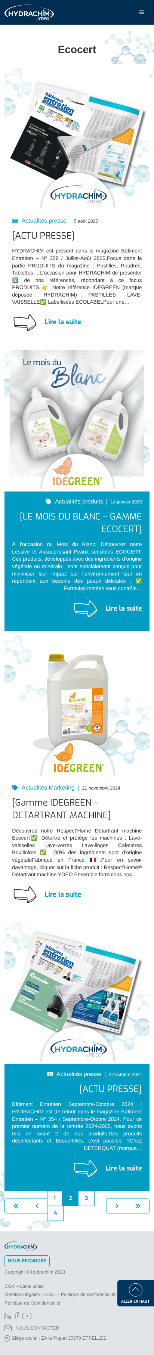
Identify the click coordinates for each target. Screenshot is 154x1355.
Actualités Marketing (47, 788)
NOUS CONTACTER (37, 1328)
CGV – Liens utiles (23, 1286)
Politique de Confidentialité (32, 1303)
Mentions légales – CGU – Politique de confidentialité (60, 1294)
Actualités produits (78, 502)
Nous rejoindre (27, 1261)
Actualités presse (43, 221)
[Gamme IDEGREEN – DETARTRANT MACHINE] (61, 809)
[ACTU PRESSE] (43, 236)
